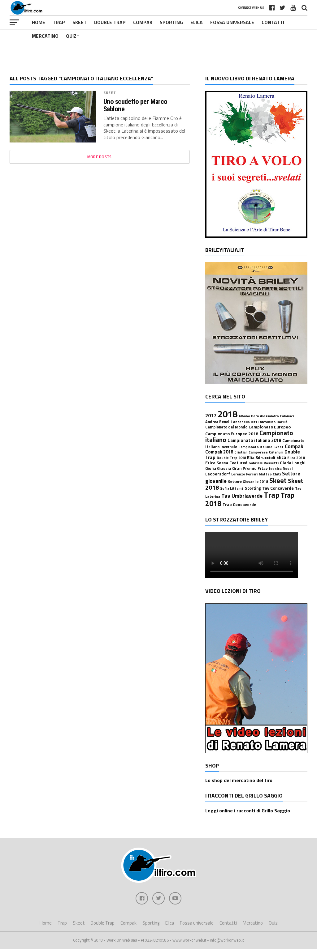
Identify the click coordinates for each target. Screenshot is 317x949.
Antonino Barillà (274, 422)
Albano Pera (249, 416)
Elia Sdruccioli (261, 457)
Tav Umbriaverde (242, 496)
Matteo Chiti (270, 474)
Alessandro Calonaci (277, 416)
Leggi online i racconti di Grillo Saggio (247, 810)
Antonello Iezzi (245, 421)
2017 (210, 415)
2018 (227, 414)
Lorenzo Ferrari (244, 474)
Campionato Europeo (270, 426)
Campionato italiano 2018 (254, 440)
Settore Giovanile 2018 (248, 481)
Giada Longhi (293, 463)
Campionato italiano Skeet (261, 446)
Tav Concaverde (278, 488)
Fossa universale (232, 22)
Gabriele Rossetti (264, 463)
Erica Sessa (216, 462)
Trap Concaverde (239, 504)
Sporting (171, 22)
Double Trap (110, 22)
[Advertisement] (158, 48)
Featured (238, 463)
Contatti (273, 22)
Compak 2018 (219, 451)
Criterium (276, 452)
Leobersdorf (217, 473)
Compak (142, 22)
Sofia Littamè (232, 488)
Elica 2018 (296, 458)
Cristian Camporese (251, 452)
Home (38, 22)
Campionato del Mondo (226, 427)
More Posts (99, 157)
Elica (196, 22)
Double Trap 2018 (231, 457)
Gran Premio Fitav (250, 468)
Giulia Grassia (218, 468)
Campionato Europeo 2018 (231, 433)
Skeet (79, 22)
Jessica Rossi (281, 468)
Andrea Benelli (218, 422)
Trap (59, 22)
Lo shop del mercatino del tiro (238, 780)
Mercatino (45, 36)
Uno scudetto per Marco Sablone (135, 105)
